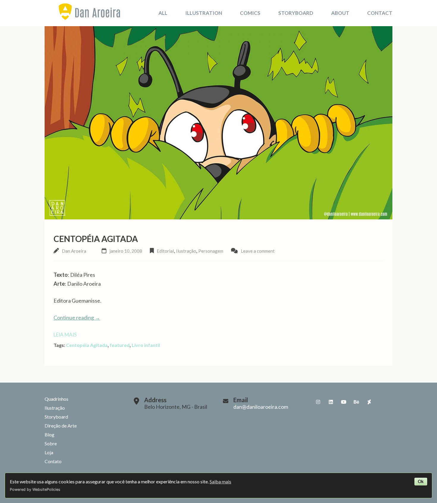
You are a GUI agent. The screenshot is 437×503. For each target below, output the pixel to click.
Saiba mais (220, 481)
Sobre (51, 443)
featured (120, 345)
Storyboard (295, 13)
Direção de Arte (61, 425)
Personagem (210, 251)
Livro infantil (146, 345)
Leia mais (65, 334)
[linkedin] (331, 402)
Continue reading (77, 317)
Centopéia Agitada (96, 239)
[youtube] (344, 402)
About (340, 13)
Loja (49, 452)
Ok (421, 481)
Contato (53, 461)
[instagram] (318, 402)
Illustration (203, 13)
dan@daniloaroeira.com (260, 406)
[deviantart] (369, 402)
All (162, 13)
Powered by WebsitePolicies (35, 489)
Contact (379, 13)
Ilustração (186, 251)
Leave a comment (258, 251)
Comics (250, 13)
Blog (49, 434)
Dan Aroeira (74, 251)
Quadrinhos (56, 399)
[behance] (356, 402)
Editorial (165, 251)
